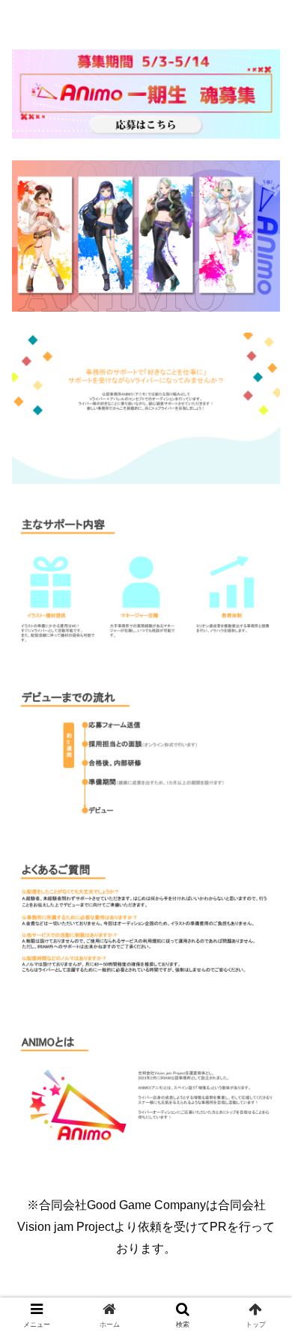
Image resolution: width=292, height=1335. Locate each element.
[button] (262, 1231)
